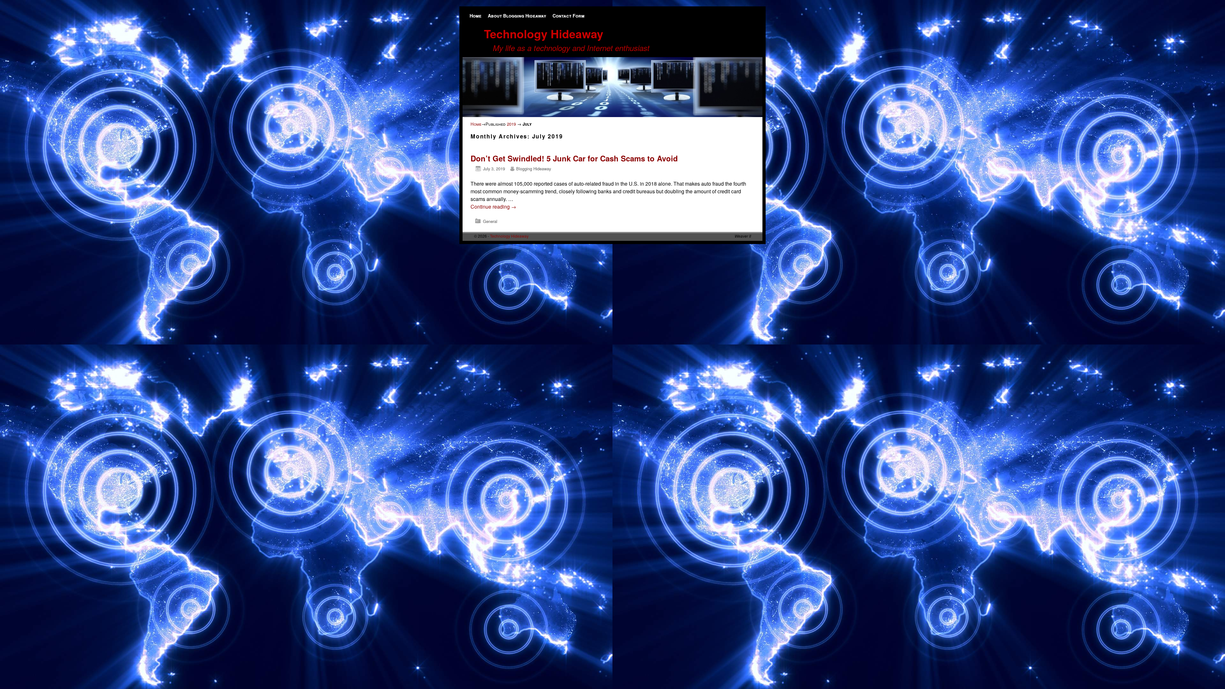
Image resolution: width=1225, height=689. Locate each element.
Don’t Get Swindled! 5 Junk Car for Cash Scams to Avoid (576, 158)
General (490, 221)
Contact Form (568, 15)
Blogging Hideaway (533, 169)
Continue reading (493, 206)
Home (475, 15)
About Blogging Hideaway (517, 15)
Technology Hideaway (543, 33)
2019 (511, 124)
